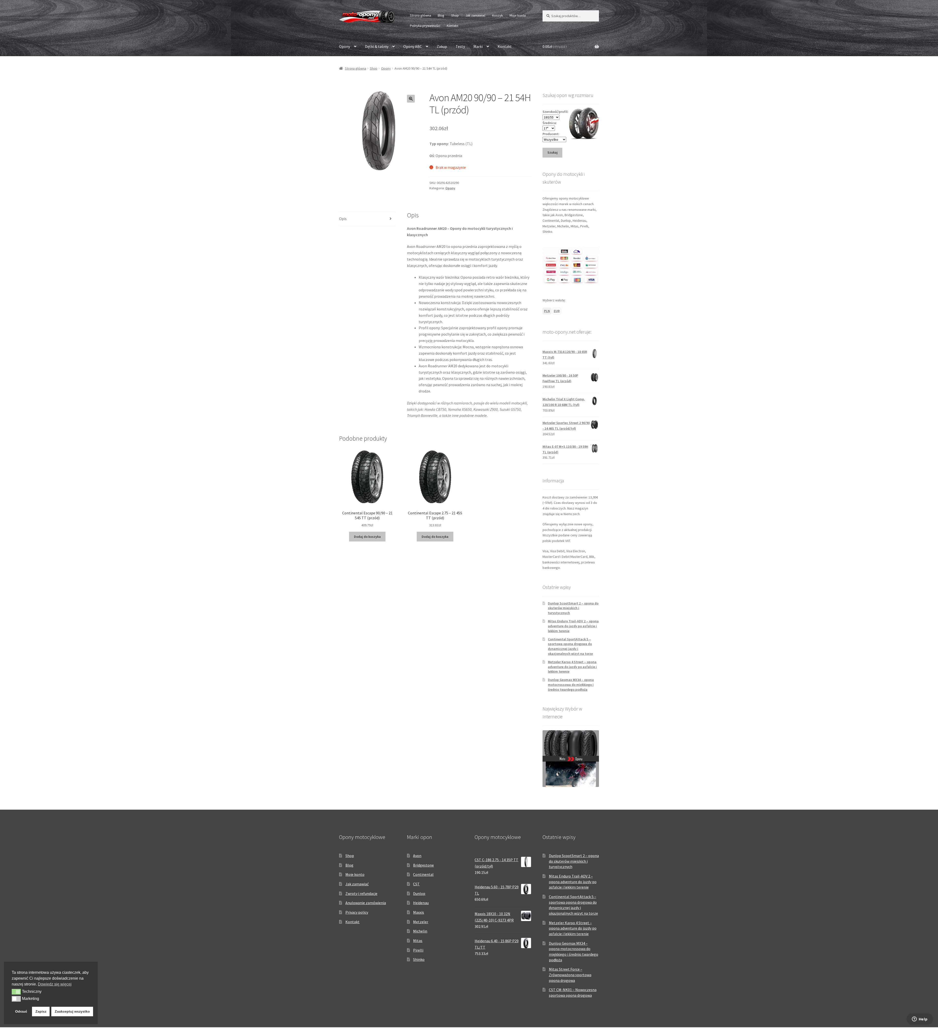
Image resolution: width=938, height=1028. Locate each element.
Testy (460, 46)
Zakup (442, 46)
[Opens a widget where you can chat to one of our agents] (919, 1019)
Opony (344, 46)
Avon (417, 855)
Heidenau (421, 902)
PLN (547, 311)
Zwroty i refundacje (361, 893)
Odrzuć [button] (21, 1011)
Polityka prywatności (425, 25)
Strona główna (420, 15)
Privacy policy (356, 912)
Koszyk (497, 15)
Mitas (417, 940)
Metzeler (420, 921)
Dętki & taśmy (376, 46)
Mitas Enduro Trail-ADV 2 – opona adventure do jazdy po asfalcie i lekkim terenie (573, 626)
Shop (455, 15)
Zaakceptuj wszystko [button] (72, 1011)
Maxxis (418, 912)
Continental (423, 874)
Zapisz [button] (40, 1011)
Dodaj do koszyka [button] (367, 536)
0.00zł (555, 46)
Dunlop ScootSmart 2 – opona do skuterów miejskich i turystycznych (573, 608)
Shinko (419, 959)
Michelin (420, 931)
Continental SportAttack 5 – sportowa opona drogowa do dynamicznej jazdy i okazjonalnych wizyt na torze (570, 646)
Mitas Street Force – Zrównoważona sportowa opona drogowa (570, 975)
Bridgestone (423, 865)
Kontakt (452, 25)
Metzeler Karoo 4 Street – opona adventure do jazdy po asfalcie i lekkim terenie (572, 667)
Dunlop (419, 893)
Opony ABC (412, 46)
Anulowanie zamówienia (365, 902)
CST (416, 883)
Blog (441, 15)
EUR (557, 311)
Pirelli (418, 950)
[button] (411, 99)
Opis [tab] (343, 218)
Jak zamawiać (475, 15)
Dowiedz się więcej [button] (55, 984)
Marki (478, 46)
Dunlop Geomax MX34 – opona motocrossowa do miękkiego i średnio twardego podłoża (571, 685)
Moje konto (518, 15)
